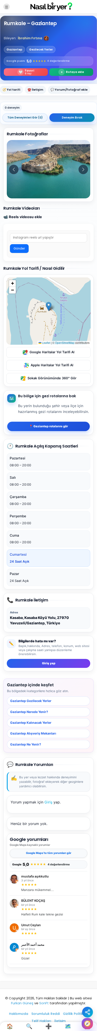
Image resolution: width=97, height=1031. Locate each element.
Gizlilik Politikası (75, 1013)
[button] (46, 38)
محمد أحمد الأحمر (32, 945)
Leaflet (45, 342)
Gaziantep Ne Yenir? (25, 744)
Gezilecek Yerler (41, 49)
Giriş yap (48, 663)
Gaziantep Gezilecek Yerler (30, 701)
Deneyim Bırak (72, 117)
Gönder (19, 248)
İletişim (60, 1021)
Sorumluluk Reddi (45, 1013)
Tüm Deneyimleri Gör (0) (25, 117)
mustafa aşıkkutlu (35, 876)
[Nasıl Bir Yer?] (48, 6)
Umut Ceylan (31, 925)
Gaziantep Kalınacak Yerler (30, 722)
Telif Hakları (41, 1021)
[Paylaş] (87, 1012)
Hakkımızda (18, 1013)
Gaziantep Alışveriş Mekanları (33, 733)
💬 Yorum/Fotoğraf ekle (69, 90)
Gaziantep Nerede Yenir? (29, 712)
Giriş (48, 802)
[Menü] (6, 7)
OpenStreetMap (64, 342)
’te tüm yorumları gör (48, 853)
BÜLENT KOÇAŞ (33, 900)
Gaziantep (14, 49)
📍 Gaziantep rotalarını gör (48, 426)
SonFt (44, 1003)
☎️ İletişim (35, 90)
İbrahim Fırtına (30, 38)
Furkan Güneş (22, 1003)
